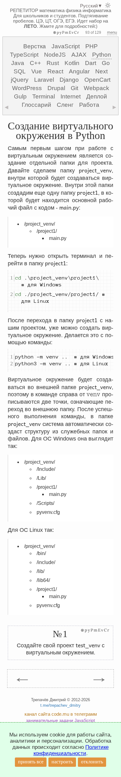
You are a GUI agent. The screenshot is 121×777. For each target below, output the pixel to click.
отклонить (92, 761)
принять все (30, 761)
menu (112, 32)
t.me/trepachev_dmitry (60, 705)
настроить (62, 761)
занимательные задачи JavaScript (60, 720)
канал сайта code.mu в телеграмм (61, 714)
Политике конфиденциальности (71, 750)
